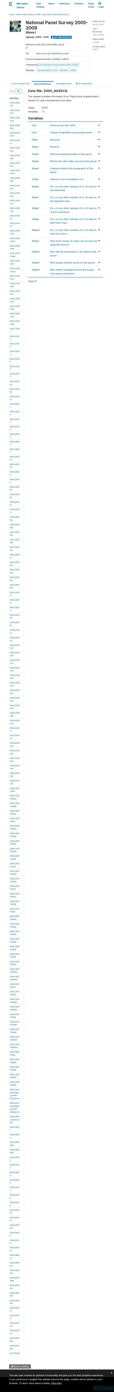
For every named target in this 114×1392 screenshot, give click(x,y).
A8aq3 (35, 161)
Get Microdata (62, 37)
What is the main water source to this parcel (73, 161)
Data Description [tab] (42, 84)
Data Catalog (40, 5)
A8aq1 (35, 146)
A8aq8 (35, 208)
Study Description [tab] (20, 84)
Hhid (34, 132)
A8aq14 (36, 269)
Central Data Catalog (25, 14)
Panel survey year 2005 (62, 125)
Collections (64, 4)
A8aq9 (35, 219)
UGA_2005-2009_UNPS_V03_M (55, 14)
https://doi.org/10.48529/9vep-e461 (52, 53)
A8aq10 (36, 230)
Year (34, 125)
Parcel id (54, 146)
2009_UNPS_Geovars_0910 (15, 1119)
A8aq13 (35, 262)
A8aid (35, 139)
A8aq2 (35, 154)
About (51, 4)
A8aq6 (35, 186)
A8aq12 (35, 251)
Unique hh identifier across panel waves (71, 132)
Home (11, 14)
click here (56, 1383)
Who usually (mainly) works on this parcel (72, 262)
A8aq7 (35, 197)
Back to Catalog (21, 1366)
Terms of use (91, 5)
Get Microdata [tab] (85, 84)
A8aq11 (35, 241)
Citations (78, 4)
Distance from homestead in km (66, 179)
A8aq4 (35, 168)
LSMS (38, 14)
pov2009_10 (15, 1353)
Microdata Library (22, 5)
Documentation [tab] (63, 84)
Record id (55, 139)
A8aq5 (35, 179)
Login (101, 7)
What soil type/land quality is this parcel (71, 154)
